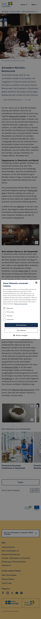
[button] (20, 335)
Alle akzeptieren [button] (21, 325)
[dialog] (20, 309)
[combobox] (36, 283)
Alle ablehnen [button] (21, 330)
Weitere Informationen (20, 304)
